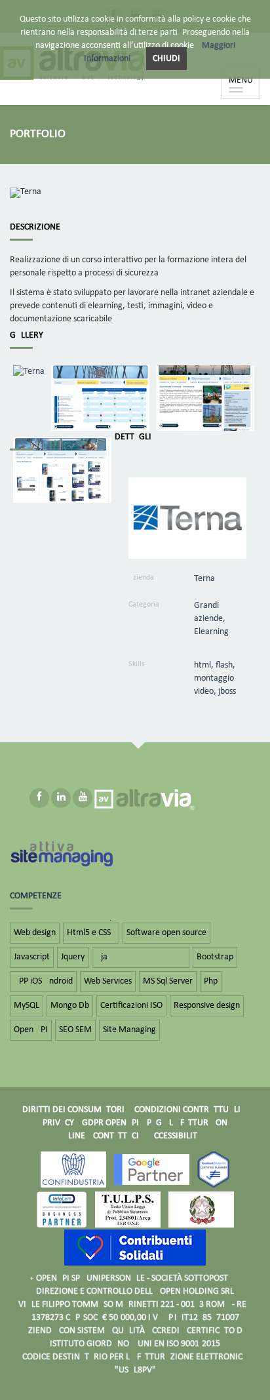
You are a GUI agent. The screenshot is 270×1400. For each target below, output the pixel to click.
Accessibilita (175, 1136)
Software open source (166, 933)
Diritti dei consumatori (73, 1110)
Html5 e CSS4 (91, 933)
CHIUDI (166, 59)
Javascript (32, 957)
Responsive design (207, 1005)
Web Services (108, 981)
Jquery (73, 957)
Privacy (58, 1123)
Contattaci (116, 1136)
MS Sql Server (168, 981)
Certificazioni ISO (131, 1005)
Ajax (140, 957)
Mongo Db (69, 1005)
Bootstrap (215, 957)
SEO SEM (75, 1030)
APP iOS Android (43, 981)
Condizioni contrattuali (187, 1110)
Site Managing (129, 1030)
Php (211, 981)
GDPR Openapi (110, 1123)
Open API (31, 1030)
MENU (244, 86)
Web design (35, 933)
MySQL (26, 1005)
